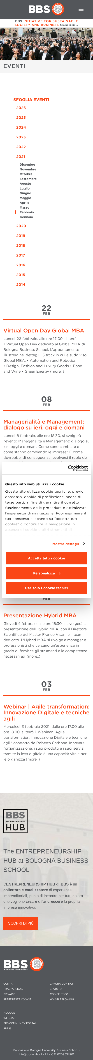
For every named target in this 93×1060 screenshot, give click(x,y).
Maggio (25, 198)
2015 (20, 275)
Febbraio (27, 212)
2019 (20, 236)
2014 (20, 284)
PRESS (7, 1028)
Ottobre (26, 174)
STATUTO (56, 989)
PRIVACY (9, 994)
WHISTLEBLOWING (62, 999)
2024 (21, 127)
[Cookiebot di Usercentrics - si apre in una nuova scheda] (68, 468)
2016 (20, 265)
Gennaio (26, 217)
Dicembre (27, 164)
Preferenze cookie (17, 999)
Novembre (28, 169)
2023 (21, 137)
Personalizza (44, 573)
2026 (21, 108)
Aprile (24, 203)
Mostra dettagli (65, 544)
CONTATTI (9, 984)
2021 (20, 157)
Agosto (25, 183)
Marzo (24, 207)
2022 (21, 147)
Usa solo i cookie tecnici (46, 588)
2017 (20, 255)
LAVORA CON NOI (61, 984)
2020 (21, 226)
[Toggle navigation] (81, 9)
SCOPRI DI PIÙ (21, 923)
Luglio (25, 188)
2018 (20, 245)
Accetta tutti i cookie (46, 558)
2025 (21, 117)
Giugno (25, 193)
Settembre (28, 179)
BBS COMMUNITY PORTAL (20, 1023)
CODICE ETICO (59, 994)
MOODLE (9, 1013)
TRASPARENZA (13, 989)
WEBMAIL (9, 1018)
